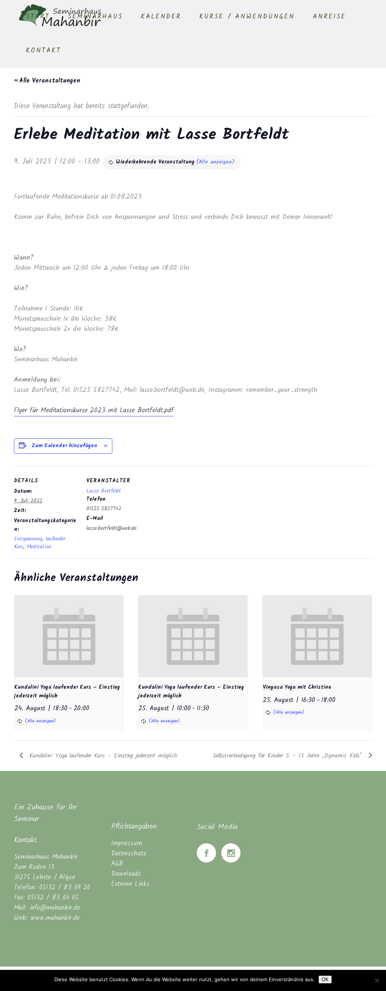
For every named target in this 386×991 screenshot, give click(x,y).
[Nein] (376, 980)
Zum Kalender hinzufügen (64, 446)
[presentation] (68, 636)
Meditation (39, 547)
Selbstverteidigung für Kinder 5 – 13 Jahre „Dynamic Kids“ (289, 755)
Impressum (126, 843)
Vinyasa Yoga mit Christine (297, 687)
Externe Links (130, 884)
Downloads (126, 874)
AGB (117, 864)
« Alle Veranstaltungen (47, 81)
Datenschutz (128, 854)
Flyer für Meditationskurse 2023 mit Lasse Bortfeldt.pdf (94, 410)
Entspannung (28, 539)
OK (325, 979)
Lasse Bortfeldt (103, 491)
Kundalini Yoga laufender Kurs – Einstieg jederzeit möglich (102, 755)
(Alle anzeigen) (215, 162)
